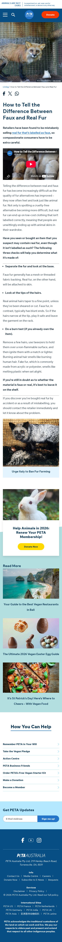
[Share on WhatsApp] (17, 94)
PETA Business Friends (16, 765)
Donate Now (31, 546)
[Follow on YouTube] (31, 840)
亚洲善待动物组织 (30, 913)
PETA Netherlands (45, 906)
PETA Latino (50, 913)
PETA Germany (14, 910)
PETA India (32, 910)
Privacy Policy (36, 891)
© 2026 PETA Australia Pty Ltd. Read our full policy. (31, 894)
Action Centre (11, 758)
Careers (46, 876)
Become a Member (14, 787)
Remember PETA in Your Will (20, 744)
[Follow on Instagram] (39, 840)
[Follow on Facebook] (22, 840)
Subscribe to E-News (32, 879)
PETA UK (47, 910)
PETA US (8, 906)
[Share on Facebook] (4, 94)
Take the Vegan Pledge (16, 751)
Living (6, 87)
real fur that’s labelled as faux (31, 132)
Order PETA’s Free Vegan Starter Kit (24, 772)
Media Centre (31, 876)
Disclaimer (19, 891)
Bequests (53, 879)
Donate (50, 14)
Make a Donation (13, 780)
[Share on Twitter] (10, 94)
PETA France (24, 906)
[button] (13, 14)
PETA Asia (11, 913)
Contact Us (13, 876)
